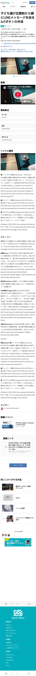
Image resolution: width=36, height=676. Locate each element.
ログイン (25, 3)
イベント (13, 7)
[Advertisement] (18, 567)
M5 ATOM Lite (7, 140)
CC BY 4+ (8, 26)
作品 (4, 7)
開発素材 (23, 7)
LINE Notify (6, 129)
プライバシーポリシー (12, 645)
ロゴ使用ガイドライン (12, 648)
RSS (7, 663)
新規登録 (32, 2)
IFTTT (4, 117)
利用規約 (8, 643)
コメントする (18, 465)
